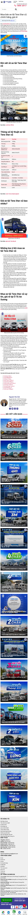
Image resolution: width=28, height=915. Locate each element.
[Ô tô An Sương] (7, 2)
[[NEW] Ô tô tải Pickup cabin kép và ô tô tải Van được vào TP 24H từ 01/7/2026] (14, 604)
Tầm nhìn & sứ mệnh (5, 823)
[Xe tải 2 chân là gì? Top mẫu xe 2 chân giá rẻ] (14, 626)
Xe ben (2, 861)
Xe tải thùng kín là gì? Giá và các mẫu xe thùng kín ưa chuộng (14, 808)
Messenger (19, 914)
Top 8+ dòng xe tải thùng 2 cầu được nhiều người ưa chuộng (13, 743)
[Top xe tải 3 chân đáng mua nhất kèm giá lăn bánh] (14, 670)
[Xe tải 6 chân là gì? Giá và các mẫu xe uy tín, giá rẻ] (14, 451)
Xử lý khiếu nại (4, 826)
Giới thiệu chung (4, 821)
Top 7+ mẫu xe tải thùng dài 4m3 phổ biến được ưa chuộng (13, 480)
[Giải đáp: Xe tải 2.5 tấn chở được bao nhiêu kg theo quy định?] (14, 494)
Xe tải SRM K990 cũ (7, 377)
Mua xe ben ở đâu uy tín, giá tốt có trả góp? (13, 721)
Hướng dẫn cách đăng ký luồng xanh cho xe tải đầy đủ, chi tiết (14, 546)
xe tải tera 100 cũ (10, 125)
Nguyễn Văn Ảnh (14, 397)
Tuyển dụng (21, 1)
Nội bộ (15, 2)
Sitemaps (3, 873)
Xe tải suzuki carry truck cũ (9, 383)
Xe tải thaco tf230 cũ (8, 384)
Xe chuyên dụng (4, 863)
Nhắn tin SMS (25, 914)
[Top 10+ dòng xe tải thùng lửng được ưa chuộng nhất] (14, 757)
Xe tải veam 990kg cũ (8, 389)
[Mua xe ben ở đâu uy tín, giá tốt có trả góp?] (14, 713)
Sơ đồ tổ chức (4, 824)
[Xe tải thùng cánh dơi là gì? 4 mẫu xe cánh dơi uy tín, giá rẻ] (14, 582)
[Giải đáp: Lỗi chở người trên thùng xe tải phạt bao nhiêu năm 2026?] (14, 648)
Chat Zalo (8, 914)
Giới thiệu (15, 1)
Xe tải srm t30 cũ (7, 379)
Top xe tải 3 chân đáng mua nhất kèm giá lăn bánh (13, 677)
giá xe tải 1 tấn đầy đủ (11, 241)
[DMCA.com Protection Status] (25, 907)
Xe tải (2, 858)
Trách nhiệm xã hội (5, 829)
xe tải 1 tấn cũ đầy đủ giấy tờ (12, 193)
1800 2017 (22, 6)
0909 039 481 (20, 901)
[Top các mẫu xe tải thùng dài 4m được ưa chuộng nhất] (14, 692)
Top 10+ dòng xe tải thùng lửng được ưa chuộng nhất (12, 765)
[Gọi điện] (14, 911)
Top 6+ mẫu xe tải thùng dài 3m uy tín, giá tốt (13, 524)
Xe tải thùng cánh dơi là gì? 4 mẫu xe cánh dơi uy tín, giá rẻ (14, 589)
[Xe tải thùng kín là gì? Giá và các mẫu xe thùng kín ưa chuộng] (14, 801)
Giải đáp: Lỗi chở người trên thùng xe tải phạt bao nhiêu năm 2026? (13, 655)
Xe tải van (3, 859)
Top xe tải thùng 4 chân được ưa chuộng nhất (14, 568)
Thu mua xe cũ (4, 868)
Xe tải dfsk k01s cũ (7, 387)
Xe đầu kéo (3, 864)
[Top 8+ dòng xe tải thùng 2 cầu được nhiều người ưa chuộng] (14, 735)
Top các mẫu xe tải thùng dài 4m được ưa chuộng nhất (13, 699)
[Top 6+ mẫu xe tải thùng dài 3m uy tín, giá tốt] (14, 516)
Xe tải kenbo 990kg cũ (8, 381)
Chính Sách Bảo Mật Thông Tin (7, 836)
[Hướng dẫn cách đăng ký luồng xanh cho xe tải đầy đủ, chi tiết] (14, 538)
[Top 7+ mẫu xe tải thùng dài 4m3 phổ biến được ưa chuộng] (14, 472)
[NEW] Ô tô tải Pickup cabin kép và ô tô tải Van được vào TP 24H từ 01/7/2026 (14, 611)
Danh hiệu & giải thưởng (6, 831)
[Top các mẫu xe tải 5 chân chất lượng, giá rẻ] (14, 429)
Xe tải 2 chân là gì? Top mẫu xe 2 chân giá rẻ (13, 633)
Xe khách (3, 866)
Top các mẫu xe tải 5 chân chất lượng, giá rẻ (13, 436)
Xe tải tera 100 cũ (7, 376)
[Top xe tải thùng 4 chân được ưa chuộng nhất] (14, 560)
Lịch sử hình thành (5, 828)
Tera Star (14, 139)
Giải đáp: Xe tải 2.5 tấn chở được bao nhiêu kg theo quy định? (14, 502)
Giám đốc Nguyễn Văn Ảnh (6, 834)
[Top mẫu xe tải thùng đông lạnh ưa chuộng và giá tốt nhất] (14, 779)
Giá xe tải (3, 869)
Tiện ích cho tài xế (6, 900)
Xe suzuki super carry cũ (8, 386)
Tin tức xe (3, 871)
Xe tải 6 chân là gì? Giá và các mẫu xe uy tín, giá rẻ (13, 458)
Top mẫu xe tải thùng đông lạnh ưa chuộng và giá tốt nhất (14, 787)
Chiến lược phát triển (5, 833)
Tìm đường (3, 914)
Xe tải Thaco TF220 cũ (8, 380)
